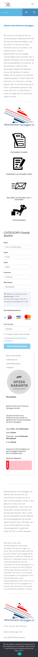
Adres (6, 262)
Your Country (8, 324)
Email (6, 252)
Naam (6, 242)
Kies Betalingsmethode (12, 310)
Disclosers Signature (13, 458)
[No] (35, 649)
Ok (19, 654)
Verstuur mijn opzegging (17, 346)
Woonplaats (8, 282)
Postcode (7, 272)
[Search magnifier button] (34, 12)
